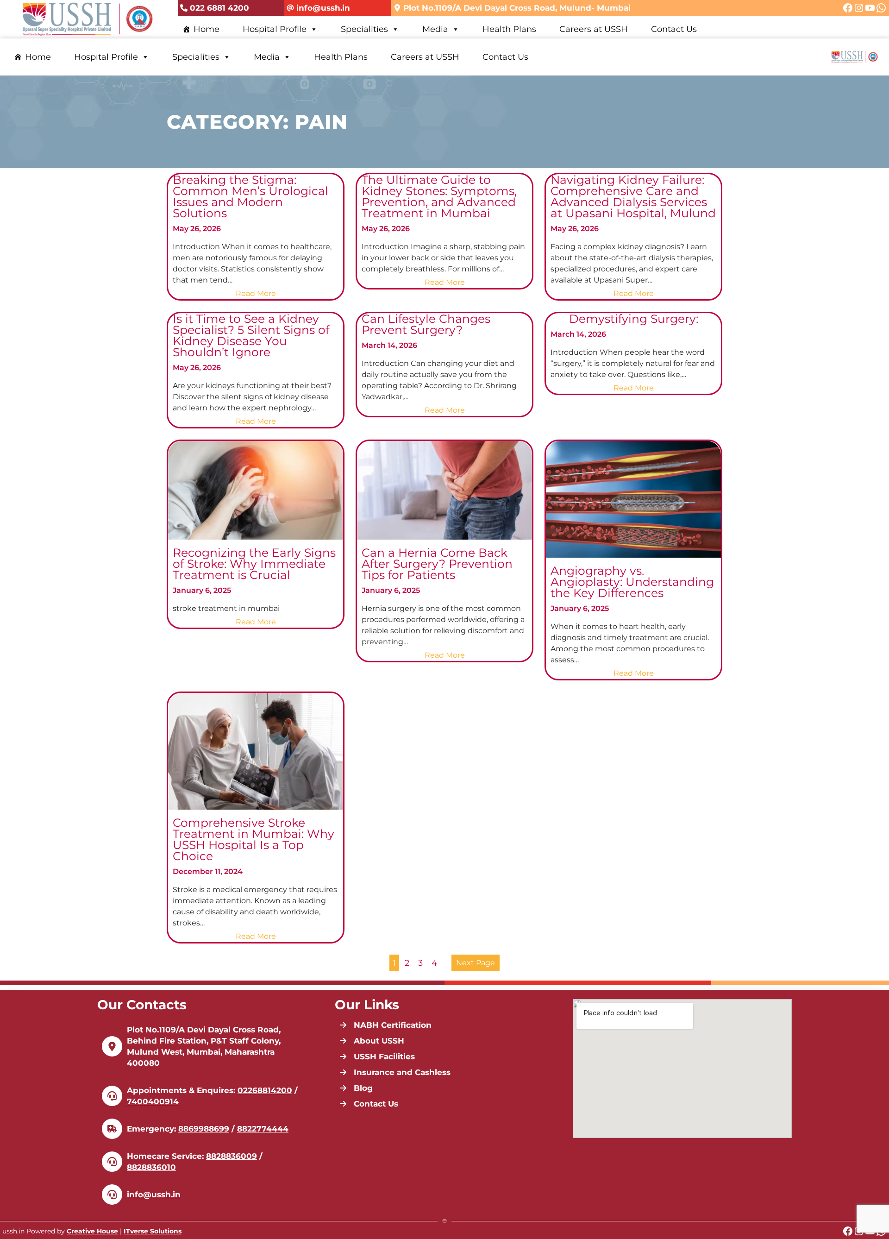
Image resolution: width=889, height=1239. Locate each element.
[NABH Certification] (385, 1025)
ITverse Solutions (153, 1231)
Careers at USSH (593, 29)
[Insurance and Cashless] (395, 1072)
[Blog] (356, 1088)
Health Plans (509, 29)
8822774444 (262, 1128)
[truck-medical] (112, 1129)
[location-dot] (112, 1046)
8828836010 (151, 1167)
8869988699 (203, 1128)
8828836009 (231, 1156)
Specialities (364, 29)
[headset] (112, 1096)
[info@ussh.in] (318, 8)
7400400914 (153, 1101)
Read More (257, 294)
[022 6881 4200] (214, 8)
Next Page (475, 962)
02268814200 (265, 1090)
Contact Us (674, 29)
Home (206, 29)
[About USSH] (371, 1040)
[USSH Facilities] (377, 1056)
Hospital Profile (275, 29)
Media (435, 29)
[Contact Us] (368, 1103)
